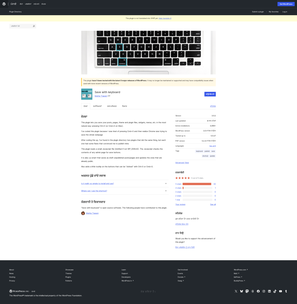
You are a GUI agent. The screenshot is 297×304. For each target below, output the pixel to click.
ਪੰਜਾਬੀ (33, 291)
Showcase (69, 270)
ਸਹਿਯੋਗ (213, 106)
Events (180, 273)
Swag (181, 281)
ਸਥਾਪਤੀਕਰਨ (112, 106)
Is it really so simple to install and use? (97, 183)
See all (213, 204)
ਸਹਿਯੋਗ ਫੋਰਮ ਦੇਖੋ (181, 224)
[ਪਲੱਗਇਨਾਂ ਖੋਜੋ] (34, 26)
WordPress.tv (128, 281)
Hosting (12, 277)
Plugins (68, 277)
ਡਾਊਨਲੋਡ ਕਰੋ (210, 94)
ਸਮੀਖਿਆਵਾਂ (97, 106)
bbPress (238, 277)
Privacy (12, 281)
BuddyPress (239, 281)
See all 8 (212, 146)
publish (207, 151)
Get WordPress (286, 4)
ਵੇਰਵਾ (86, 106)
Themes (68, 273)
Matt (236, 273)
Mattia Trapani (101, 96)
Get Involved (183, 270)
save (213, 151)
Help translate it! (165, 18)
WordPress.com (241, 270)
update (212, 156)
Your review (180, 204)
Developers (126, 277)
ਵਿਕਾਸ (124, 106)
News (11, 273)
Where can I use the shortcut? (94, 191)
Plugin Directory (15, 12)
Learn (124, 270)
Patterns (68, 281)
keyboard (199, 151)
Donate (181, 277)
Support (125, 273)
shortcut (205, 156)
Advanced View (182, 162)
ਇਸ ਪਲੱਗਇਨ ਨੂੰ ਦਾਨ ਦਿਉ (185, 247)
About (11, 270)
